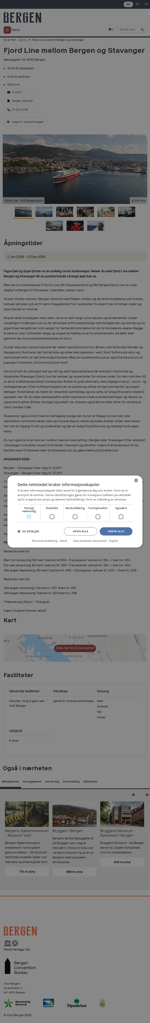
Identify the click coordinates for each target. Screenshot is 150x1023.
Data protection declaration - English (95, 541)
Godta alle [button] (116, 531)
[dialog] (75, 511)
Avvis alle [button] (80, 531)
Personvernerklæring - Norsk (49, 541)
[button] (28, 531)
